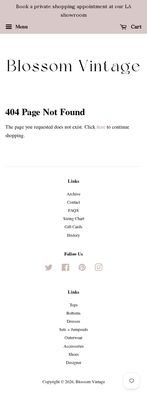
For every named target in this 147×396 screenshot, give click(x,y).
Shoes (74, 354)
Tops (74, 304)
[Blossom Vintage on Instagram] (98, 269)
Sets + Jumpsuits (73, 329)
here (101, 126)
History (73, 235)
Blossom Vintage (90, 381)
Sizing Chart (73, 218)
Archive (73, 194)
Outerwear (73, 337)
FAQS (73, 210)
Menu (21, 26)
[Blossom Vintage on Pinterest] (82, 269)
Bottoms (73, 313)
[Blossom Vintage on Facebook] (65, 269)
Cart (136, 26)
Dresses (73, 321)
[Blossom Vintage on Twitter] (49, 269)
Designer (73, 362)
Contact (73, 202)
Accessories (74, 346)
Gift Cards (73, 226)
